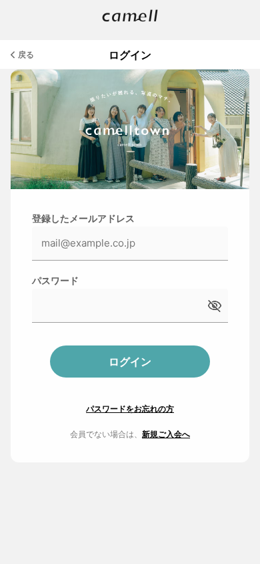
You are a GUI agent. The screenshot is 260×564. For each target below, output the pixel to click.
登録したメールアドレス (83, 218)
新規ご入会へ (166, 434)
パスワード (55, 280)
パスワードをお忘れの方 (130, 409)
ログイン (130, 361)
